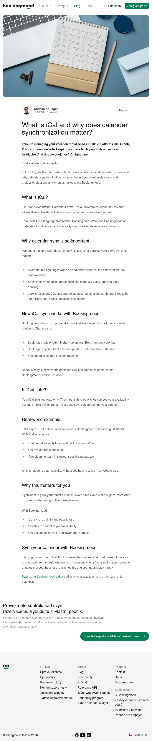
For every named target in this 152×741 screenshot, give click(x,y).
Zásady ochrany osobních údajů (132, 702)
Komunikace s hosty (53, 687)
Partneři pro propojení (129, 715)
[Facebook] (77, 735)
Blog (77, 6)
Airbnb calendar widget (92, 703)
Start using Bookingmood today (42, 576)
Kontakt (120, 672)
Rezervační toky (50, 682)
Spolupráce (47, 677)
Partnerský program (90, 698)
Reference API (87, 687)
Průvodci (83, 682)
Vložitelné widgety (52, 692)
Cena (89, 6)
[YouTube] (82, 735)
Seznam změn (124, 682)
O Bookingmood (125, 695)
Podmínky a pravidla (128, 709)
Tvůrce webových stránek (56, 698)
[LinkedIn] (89, 735)
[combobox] (138, 735)
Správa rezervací (51, 672)
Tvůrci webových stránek (93, 692)
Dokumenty (84, 677)
